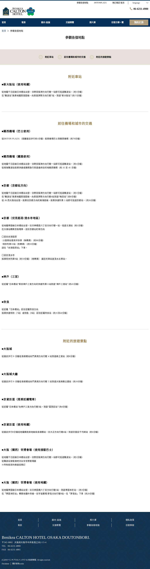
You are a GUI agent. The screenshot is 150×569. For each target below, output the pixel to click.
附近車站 (49, 57)
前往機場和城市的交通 (75, 57)
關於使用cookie (18, 564)
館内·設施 (56, 520)
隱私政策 (130, 520)
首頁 (20, 520)
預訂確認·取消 (118, 3)
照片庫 (93, 520)
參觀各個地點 (93, 525)
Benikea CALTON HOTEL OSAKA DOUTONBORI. (46, 537)
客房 (20, 525)
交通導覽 (56, 525)
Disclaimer (5, 564)
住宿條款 (130, 525)
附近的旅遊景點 (103, 57)
